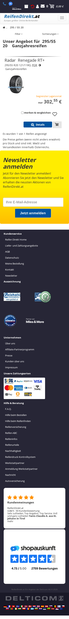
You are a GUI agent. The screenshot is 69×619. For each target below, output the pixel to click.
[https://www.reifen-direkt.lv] (52, 609)
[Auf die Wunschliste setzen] (56, 116)
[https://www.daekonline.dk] (30, 606)
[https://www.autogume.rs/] (57, 609)
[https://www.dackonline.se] (17, 606)
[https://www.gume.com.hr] (40, 609)
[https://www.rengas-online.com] (59, 606)
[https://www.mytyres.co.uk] (38, 606)
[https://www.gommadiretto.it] (21, 606)
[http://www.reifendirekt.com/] (61, 609)
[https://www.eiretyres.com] (15, 609)
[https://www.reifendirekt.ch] (13, 606)
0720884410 (6, 4)
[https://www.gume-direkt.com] (50, 606)
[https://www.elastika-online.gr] (32, 609)
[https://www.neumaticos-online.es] (42, 606)
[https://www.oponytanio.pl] (23, 609)
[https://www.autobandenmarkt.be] (54, 606)
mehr (10, 521)
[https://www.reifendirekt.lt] (48, 609)
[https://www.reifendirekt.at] (46, 606)
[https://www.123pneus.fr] (9, 606)
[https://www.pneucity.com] (11, 609)
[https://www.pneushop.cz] (63, 606)
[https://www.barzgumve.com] (36, 609)
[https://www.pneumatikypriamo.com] (7, 609)
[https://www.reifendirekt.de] (5, 606)
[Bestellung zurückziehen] (32, 6)
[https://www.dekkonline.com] (25, 606)
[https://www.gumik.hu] (19, 609)
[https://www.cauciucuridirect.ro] (27, 609)
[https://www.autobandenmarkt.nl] (34, 606)
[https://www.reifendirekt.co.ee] (44, 609)
